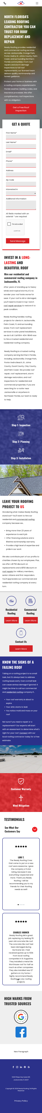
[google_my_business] (28, 1067)
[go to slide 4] (23, 904)
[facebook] (13, 1067)
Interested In (12, 189)
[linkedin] (21, 1067)
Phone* (9, 161)
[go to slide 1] (18, 904)
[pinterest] (24, 1067)
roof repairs (7, 571)
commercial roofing (25, 519)
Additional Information (16, 198)
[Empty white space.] (5, 4)
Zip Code (10, 180)
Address (9, 170)
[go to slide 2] (20, 904)
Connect (23, 733)
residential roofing (14, 692)
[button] (37, 3)
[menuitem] (21, 1101)
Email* (9, 151)
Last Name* (11, 142)
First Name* (11, 133)
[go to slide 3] (21, 904)
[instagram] (17, 1067)
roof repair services (13, 305)
